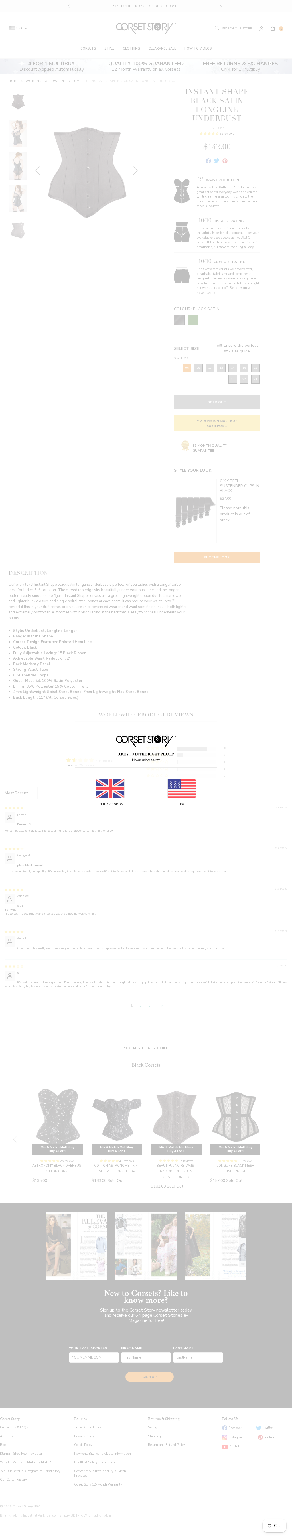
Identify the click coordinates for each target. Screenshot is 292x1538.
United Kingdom (110, 804)
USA (181, 804)
